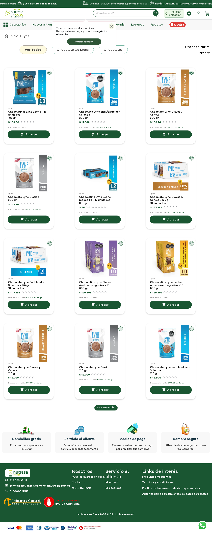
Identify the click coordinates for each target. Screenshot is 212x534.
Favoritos (189, 13)
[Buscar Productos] (156, 13)
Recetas (157, 25)
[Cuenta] (199, 13)
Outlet (179, 25)
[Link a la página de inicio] (11, 36)
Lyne (25, 36)
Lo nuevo (137, 25)
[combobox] (126, 13)
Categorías (18, 25)
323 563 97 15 (18, 480)
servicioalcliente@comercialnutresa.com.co (40, 486)
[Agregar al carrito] (29, 134)
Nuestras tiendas (44, 25)
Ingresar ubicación (84, 41)
